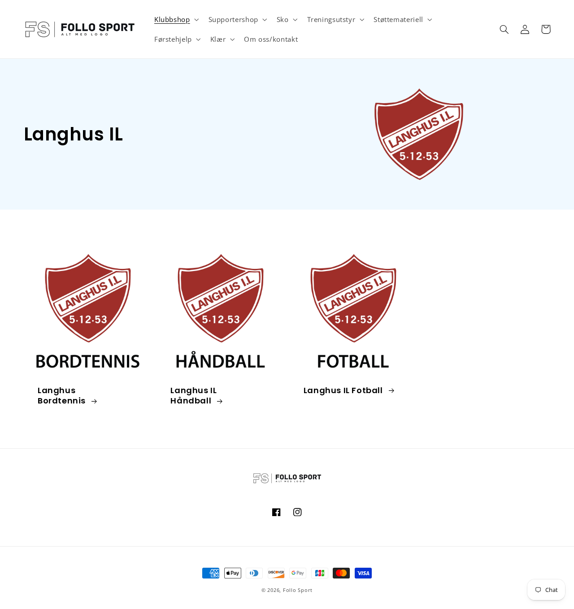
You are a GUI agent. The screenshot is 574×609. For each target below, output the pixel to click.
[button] (175, 19)
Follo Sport (298, 590)
